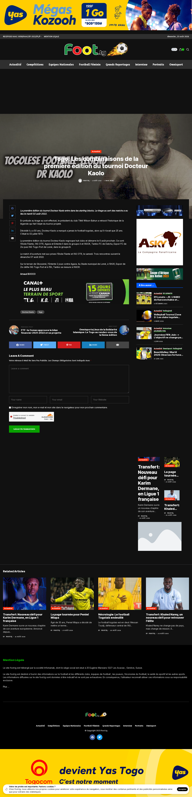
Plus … (6, 686)
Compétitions (54, 726)
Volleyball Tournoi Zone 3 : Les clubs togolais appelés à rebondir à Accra (167, 316)
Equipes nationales (72, 726)
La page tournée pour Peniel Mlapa (170, 473)
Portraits (139, 726)
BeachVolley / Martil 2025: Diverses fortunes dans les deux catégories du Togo (168, 353)
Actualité (96, 151)
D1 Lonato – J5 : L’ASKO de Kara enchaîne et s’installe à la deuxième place (167, 298)
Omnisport (151, 726)
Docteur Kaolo (28, 312)
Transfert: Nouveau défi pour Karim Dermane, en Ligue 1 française (149, 483)
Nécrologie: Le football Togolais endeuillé (113, 616)
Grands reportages (111, 726)
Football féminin (91, 726)
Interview (127, 726)
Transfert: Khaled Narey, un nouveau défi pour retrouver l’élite (172, 507)
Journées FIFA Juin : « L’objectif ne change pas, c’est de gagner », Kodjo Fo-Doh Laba (168, 336)
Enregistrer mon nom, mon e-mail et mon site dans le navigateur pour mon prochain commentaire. (60, 407)
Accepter (182, 789)
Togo (40, 312)
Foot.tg (86, 180)
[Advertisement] (96, 91)
